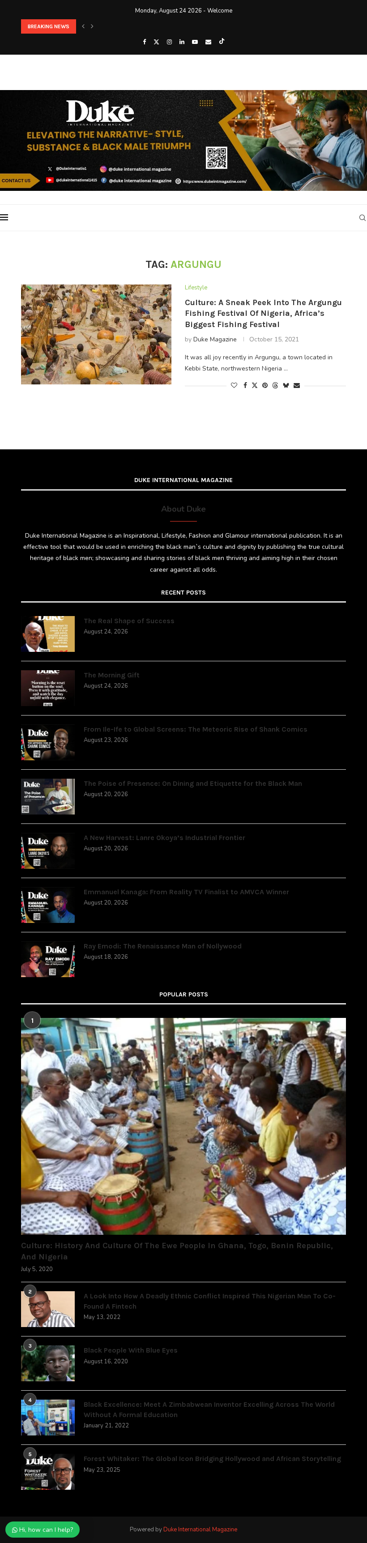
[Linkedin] (181, 42)
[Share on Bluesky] (286, 385)
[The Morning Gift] (48, 688)
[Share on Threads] (275, 385)
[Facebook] (144, 42)
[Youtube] (195, 42)
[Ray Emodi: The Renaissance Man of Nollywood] (48, 959)
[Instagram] (169, 42)
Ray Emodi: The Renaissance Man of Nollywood (163, 946)
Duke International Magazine (200, 1530)
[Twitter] (156, 42)
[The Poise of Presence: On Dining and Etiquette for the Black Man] (48, 797)
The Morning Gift (112, 675)
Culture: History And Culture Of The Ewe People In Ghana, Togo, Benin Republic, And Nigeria (177, 1251)
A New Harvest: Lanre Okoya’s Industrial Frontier (164, 837)
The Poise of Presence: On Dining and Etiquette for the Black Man (193, 783)
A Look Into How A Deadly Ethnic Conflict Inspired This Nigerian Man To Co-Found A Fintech (210, 1301)
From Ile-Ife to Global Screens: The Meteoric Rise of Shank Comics (103, 28)
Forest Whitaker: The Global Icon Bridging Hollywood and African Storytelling (212, 1458)
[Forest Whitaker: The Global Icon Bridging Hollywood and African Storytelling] (48, 1472)
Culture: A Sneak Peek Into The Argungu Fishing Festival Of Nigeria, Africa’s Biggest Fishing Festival (263, 313)
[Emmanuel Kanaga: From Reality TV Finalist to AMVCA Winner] (48, 905)
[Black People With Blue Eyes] (48, 1363)
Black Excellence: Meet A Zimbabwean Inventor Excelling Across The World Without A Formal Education (209, 1409)
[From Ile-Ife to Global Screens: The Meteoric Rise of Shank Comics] (48, 742)
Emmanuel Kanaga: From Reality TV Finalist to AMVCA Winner (186, 892)
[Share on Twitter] (255, 385)
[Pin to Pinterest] (265, 385)
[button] (83, 26)
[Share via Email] (297, 385)
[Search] (362, 218)
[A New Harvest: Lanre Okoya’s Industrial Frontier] (48, 851)
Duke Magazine (215, 339)
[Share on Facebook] (245, 385)
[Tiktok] (222, 42)
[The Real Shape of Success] (48, 634)
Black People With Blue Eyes (131, 1350)
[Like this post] (234, 385)
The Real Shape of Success (129, 620)
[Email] (208, 42)
